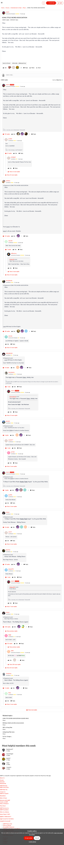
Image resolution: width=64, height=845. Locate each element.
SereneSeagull (9, 753)
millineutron (14, 253)
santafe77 (10, 440)
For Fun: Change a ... (7, 736)
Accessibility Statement (8, 827)
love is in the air (6, 63)
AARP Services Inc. (4, 808)
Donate (2, 780)
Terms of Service (7, 825)
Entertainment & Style (16, 7)
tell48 (12, 650)
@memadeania (12, 396)
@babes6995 (12, 587)
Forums (7, 7)
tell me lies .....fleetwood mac (19, 63)
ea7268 (12, 452)
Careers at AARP (4, 802)
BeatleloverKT (9, 749)
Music (24, 7)
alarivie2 (8, 421)
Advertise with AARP (5, 800)
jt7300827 (13, 157)
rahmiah (10, 336)
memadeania (11, 372)
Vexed (7, 762)
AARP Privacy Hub (7, 823)
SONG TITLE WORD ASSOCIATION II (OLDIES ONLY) (16, 718)
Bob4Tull (8, 550)
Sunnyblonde (9, 280)
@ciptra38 (11, 259)
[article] (32, 110)
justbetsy (8, 180)
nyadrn (7, 12)
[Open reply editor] (32, 75)
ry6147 (10, 532)
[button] (2, 3)
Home (2, 7)
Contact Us (2, 792)
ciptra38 (10, 240)
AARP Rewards (3, 785)
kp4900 (10, 495)
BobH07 (8, 758)
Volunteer (2, 781)
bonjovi (7, 512)
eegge (9, 634)
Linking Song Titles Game (8, 732)
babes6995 (11, 569)
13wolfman (8, 673)
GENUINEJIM (9, 353)
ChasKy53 (8, 767)
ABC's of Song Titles (7, 727)
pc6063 (10, 138)
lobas (9, 692)
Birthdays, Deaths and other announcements (13, 723)
